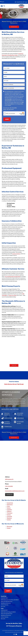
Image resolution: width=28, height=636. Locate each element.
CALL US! (14, 365)
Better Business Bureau (10, 384)
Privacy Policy (20, 103)
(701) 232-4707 (8, 100)
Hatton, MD (4, 38)
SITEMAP (22, 632)
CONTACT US (9, 494)
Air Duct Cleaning (4, 604)
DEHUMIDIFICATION (8, 426)
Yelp (18, 384)
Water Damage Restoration (6, 601)
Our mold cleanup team (7, 151)
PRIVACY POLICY (18, 632)
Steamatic (18, 306)
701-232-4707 (10, 109)
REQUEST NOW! (14, 26)
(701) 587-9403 (4, 598)
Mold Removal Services (6, 603)
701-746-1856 (13, 108)
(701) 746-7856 (8, 99)
